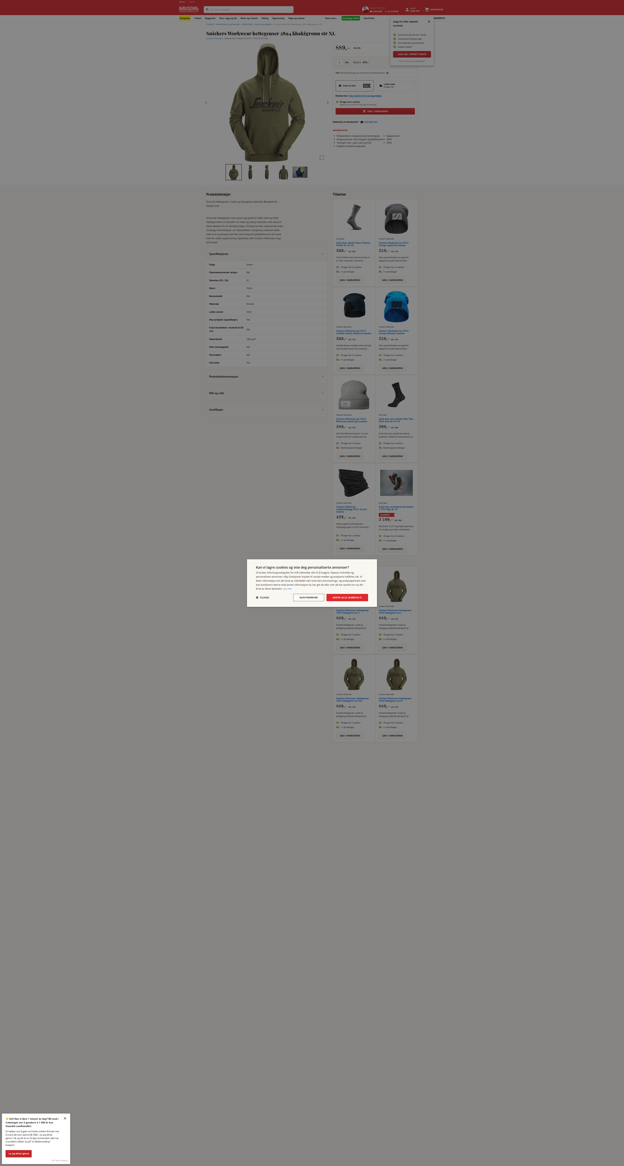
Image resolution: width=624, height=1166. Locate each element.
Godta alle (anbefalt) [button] (347, 597)
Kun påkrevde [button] (309, 597)
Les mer (287, 588)
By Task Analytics (60, 1160)
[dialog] (312, 583)
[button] (262, 597)
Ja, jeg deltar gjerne (18, 1153)
